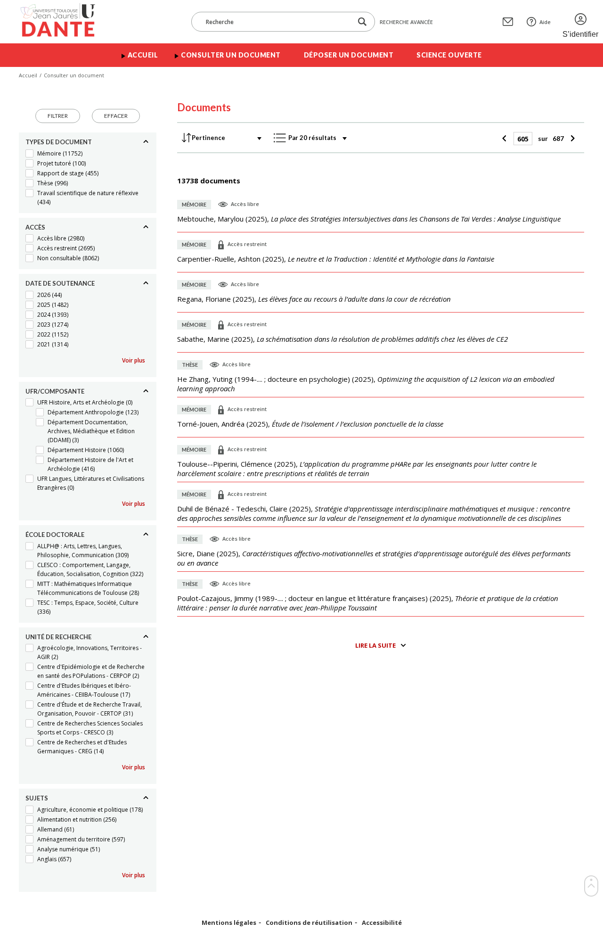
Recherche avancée (406, 21)
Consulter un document (231, 55)
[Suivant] (572, 138)
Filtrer (58, 115)
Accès (35, 227)
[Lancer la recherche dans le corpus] (362, 22)
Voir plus (133, 360)
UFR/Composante (54, 391)
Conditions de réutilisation (309, 922)
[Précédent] (506, 138)
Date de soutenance (60, 283)
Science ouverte (449, 55)
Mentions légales (229, 922)
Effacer (116, 115)
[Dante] (64, 21)
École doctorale (54, 534)
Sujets (36, 798)
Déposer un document (349, 55)
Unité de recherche (58, 637)
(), (369, 218)
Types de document (58, 142)
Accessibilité (382, 922)
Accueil (143, 55)
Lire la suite (375, 645)
